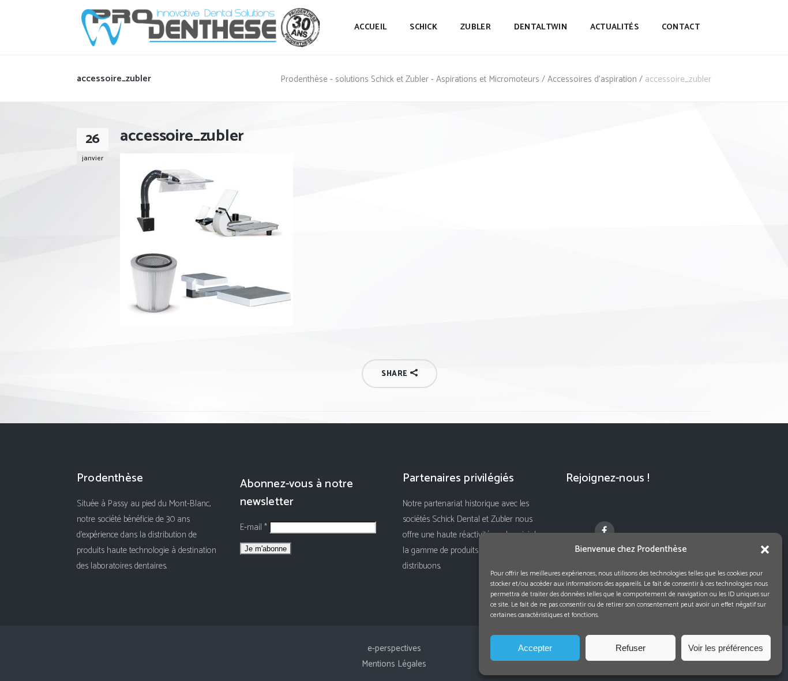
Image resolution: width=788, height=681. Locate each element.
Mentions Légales (394, 664)
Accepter (535, 648)
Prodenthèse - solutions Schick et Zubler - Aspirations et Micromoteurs (409, 79)
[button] (765, 549)
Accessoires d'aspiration (592, 79)
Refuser (631, 648)
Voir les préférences (725, 648)
